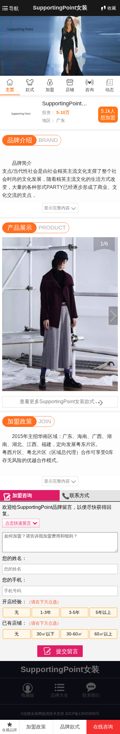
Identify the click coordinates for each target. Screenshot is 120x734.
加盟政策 (36, 726)
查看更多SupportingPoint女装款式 (60, 402)
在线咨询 (103, 726)
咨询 (89, 89)
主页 (10, 89)
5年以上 (103, 612)
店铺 (70, 89)
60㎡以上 (103, 633)
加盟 (50, 89)
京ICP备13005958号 (82, 714)
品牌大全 (59, 687)
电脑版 (27, 687)
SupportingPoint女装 (60, 8)
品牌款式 (70, 726)
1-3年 (45, 612)
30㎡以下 (45, 633)
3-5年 (74, 612)
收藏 (111, 8)
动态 (109, 89)
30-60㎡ (74, 633)
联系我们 (91, 687)
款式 (30, 89)
